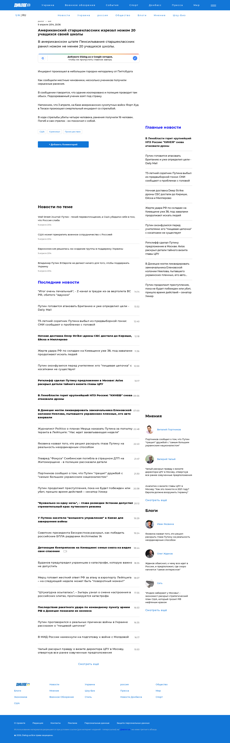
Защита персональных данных (133, 723)
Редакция (38, 723)
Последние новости (58, 282)
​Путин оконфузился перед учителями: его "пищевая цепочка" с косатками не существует (168, 229)
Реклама (72, 723)
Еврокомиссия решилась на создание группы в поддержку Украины (80, 248)
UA (17, 15)
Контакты (56, 723)
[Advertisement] (89, 173)
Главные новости (163, 127)
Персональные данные (96, 723)
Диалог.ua (125, 729)
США (42, 132)
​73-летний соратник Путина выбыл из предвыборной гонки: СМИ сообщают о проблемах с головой (168, 177)
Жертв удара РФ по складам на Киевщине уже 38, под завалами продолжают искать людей (166, 211)
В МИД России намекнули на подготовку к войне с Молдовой (83, 636)
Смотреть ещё (88, 664)
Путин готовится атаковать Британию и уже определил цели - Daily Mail (168, 159)
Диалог (41, 21)
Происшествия (72, 132)
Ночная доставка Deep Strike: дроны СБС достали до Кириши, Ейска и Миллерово (166, 194)
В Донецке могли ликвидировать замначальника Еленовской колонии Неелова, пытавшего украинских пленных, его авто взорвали (167, 269)
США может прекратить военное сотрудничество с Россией (75, 234)
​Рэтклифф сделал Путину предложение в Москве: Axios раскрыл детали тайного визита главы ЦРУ (166, 248)
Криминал (54, 132)
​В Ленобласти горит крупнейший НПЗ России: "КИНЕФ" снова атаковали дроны (168, 142)
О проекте (19, 723)
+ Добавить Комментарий (63, 144)
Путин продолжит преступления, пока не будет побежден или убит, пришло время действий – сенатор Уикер (168, 290)
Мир (49, 21)
